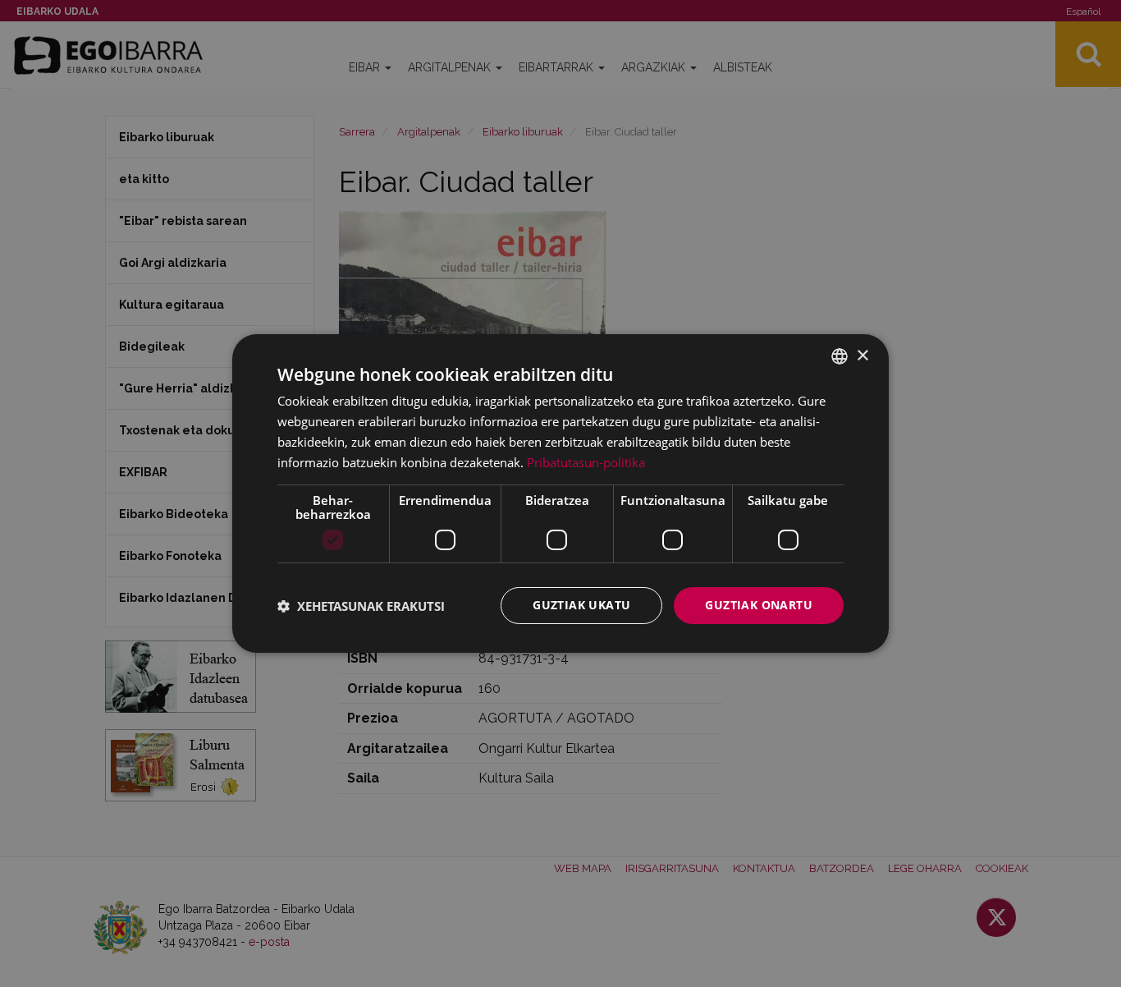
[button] (361, 606)
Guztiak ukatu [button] (581, 605)
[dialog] (560, 493)
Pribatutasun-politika (586, 462)
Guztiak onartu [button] (758, 605)
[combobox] (839, 356)
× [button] (862, 355)
